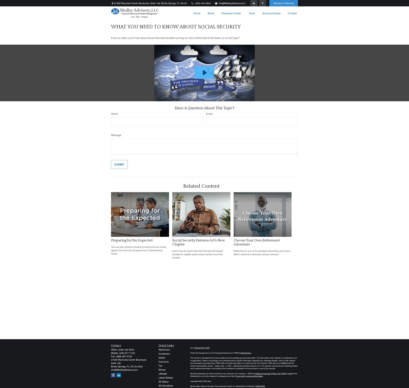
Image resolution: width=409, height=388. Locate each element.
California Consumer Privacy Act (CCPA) (271, 373)
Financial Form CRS (201, 347)
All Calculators (166, 385)
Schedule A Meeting (284, 3)
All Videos (164, 381)
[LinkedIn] (253, 3)
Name (114, 114)
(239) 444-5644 (203, 3)
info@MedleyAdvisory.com (232, 3)
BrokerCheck (246, 353)
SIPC (263, 386)
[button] (196, 13)
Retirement (164, 349)
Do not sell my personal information (249, 376)
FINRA (258, 386)
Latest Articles (166, 377)
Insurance (164, 361)
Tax (160, 365)
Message (116, 135)
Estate (162, 357)
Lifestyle (163, 373)
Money (162, 369)
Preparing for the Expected (132, 240)
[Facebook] (262, 3)
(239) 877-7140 (127, 353)
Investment (164, 353)
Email (209, 114)
